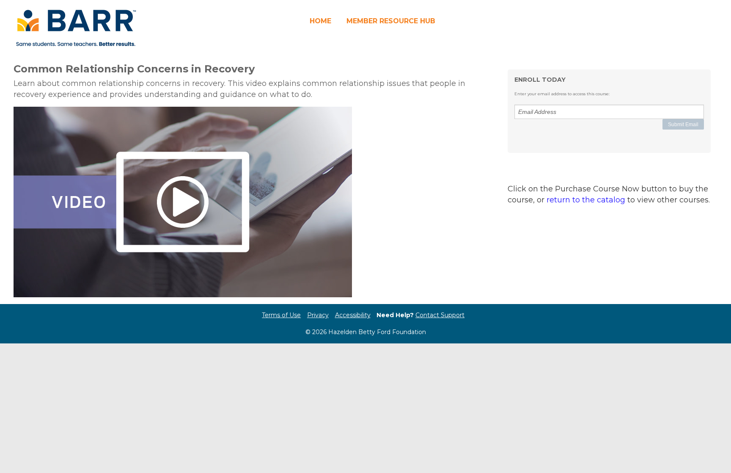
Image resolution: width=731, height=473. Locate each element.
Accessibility (353, 315)
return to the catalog (586, 200)
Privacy (318, 315)
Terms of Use (281, 315)
